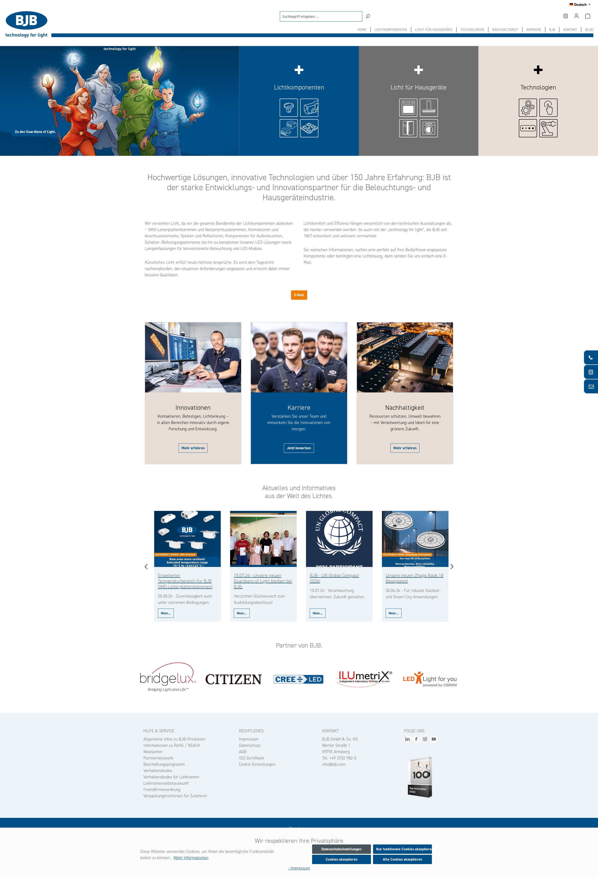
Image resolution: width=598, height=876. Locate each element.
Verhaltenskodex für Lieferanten (171, 777)
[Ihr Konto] (576, 16)
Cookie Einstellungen (257, 764)
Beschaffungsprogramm (164, 764)
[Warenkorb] (587, 16)
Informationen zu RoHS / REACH (171, 745)
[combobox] (321, 16)
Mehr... (166, 613)
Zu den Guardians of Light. (35, 131)
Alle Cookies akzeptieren (402, 859)
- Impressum (299, 868)
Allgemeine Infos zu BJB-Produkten (174, 739)
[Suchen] (367, 16)
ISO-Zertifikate (251, 758)
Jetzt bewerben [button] (299, 447)
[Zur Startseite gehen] (28, 24)
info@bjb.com (333, 764)
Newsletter (153, 751)
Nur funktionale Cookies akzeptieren (404, 849)
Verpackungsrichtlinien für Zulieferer (175, 795)
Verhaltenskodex (157, 770)
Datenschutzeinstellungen (341, 849)
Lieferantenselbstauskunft (166, 783)
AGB (242, 751)
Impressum (248, 739)
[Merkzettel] (565, 16)
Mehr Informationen (191, 857)
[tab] (119, 101)
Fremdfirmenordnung (161, 789)
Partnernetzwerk (158, 758)
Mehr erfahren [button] (193, 447)
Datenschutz (249, 745)
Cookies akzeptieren (341, 859)
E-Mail (299, 294)
